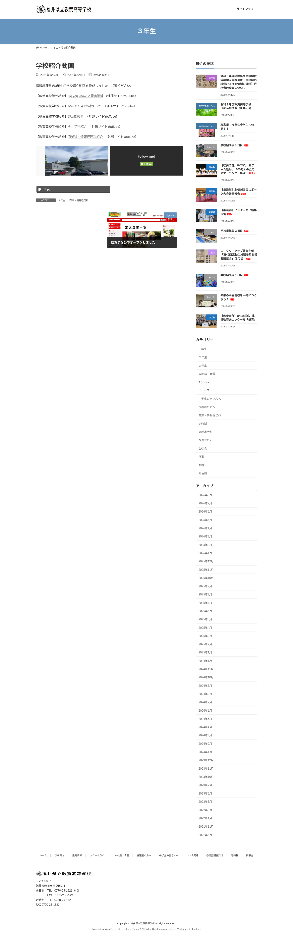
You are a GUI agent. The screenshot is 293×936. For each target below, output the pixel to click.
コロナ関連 (192, 855)
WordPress (110, 929)
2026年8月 (205, 495)
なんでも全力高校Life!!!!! (85, 106)
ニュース (204, 390)
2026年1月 (205, 553)
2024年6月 (205, 710)
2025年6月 (205, 611)
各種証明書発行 (214, 855)
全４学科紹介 (77, 126)
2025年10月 (206, 578)
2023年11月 (206, 768)
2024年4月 (205, 727)
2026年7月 (205, 503)
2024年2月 (205, 744)
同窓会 (249, 855)
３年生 (61, 200)
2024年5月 (205, 719)
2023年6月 (205, 793)
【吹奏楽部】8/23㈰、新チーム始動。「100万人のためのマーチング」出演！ (237, 169)
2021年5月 (205, 835)
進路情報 (77, 855)
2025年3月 (205, 636)
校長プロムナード (210, 440)
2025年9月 (205, 586)
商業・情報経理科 (78, 200)
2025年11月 (206, 569)
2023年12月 (206, 760)
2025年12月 (206, 561)
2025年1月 (205, 652)
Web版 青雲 (207, 374)
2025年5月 (205, 619)
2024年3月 (205, 735)
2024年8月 (205, 694)
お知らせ (204, 382)
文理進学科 (205, 432)
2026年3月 (205, 536)
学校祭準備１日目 (234, 275)
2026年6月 (205, 511)
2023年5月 (205, 801)
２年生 (203, 357)
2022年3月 (205, 810)
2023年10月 (206, 777)
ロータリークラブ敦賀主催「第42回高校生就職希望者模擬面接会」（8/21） (238, 254)
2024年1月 (205, 752)
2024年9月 (205, 685)
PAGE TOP (282, 904)
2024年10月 (206, 677)
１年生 (203, 349)
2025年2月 (205, 644)
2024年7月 (205, 702)
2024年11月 (206, 669)
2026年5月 (205, 520)
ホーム (43, 855)
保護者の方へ (207, 407)
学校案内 (59, 855)
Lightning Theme (130, 929)
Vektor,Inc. (182, 929)
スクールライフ (98, 855)
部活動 (203, 473)
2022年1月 (205, 818)
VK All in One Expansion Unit (157, 929)
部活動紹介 (76, 116)
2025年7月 (205, 602)
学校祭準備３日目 (234, 145)
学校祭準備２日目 (234, 230)
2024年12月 (206, 661)
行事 (201, 457)
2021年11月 (206, 826)
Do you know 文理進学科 (85, 96)
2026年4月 (205, 528)
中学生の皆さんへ (210, 399)
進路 (201, 465)
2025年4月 (205, 627)
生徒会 (203, 448)
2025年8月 (205, 594)
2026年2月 (205, 544)
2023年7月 (205, 785)
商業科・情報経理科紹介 (85, 136)
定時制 (203, 423)
